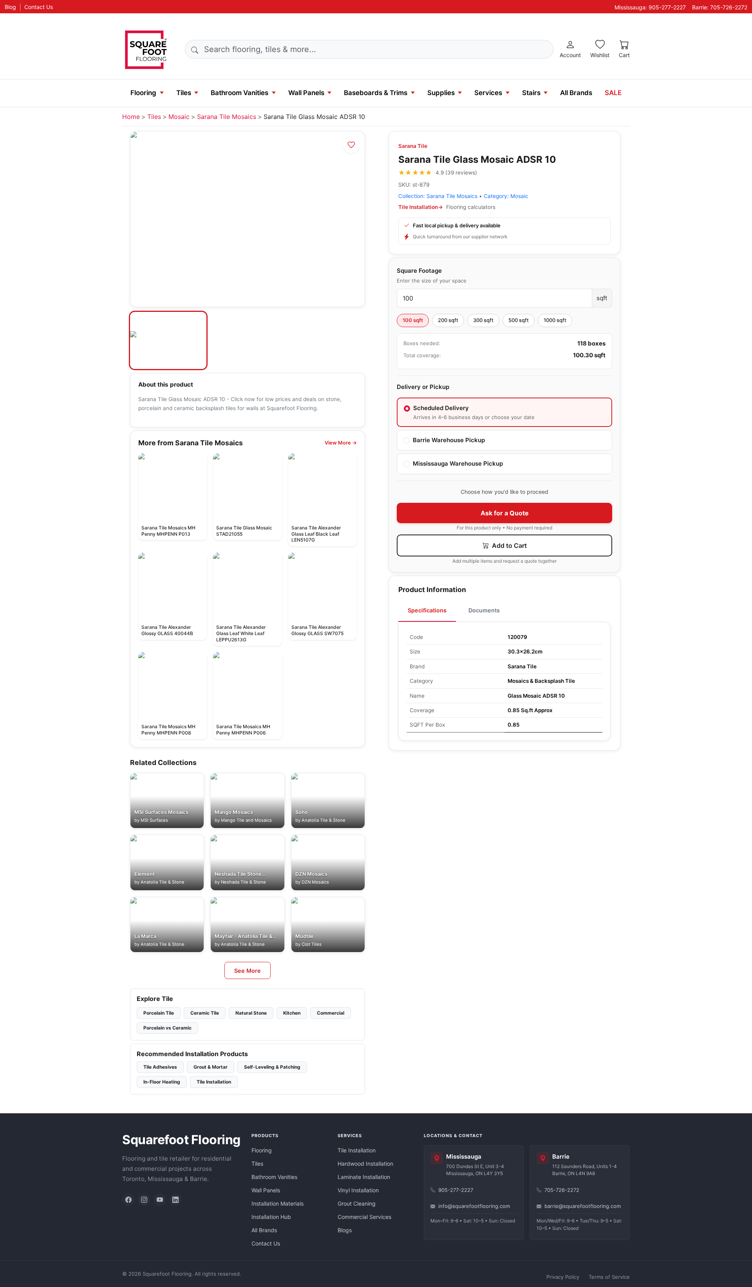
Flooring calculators (470, 207)
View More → (341, 443)
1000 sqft (555, 320)
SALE (613, 93)
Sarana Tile (412, 146)
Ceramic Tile (204, 1013)
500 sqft (518, 320)
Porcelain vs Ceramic (167, 1028)
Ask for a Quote (505, 513)
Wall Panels (306, 93)
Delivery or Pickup (423, 387)
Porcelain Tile (158, 1013)
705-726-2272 (561, 1190)
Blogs (345, 1230)
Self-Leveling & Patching (272, 1067)
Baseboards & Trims (375, 93)
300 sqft (483, 320)
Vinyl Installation (358, 1190)
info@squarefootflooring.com (474, 1206)
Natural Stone (251, 1013)
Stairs (531, 93)
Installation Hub (271, 1216)
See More (247, 970)
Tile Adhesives (160, 1067)
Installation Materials (277, 1203)
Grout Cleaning (357, 1203)
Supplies (441, 93)
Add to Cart (508, 545)
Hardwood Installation (365, 1163)
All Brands (576, 93)
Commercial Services (364, 1216)
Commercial (330, 1013)
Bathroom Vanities (239, 93)
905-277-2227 (455, 1190)
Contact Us (38, 7)
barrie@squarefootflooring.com (582, 1206)
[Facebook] (128, 1199)
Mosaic (179, 117)
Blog (10, 7)
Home (131, 117)
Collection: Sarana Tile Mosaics (437, 196)
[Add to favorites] (351, 144)
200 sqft (448, 320)
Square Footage (419, 270)
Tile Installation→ (420, 207)
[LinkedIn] (175, 1199)
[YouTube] (160, 1199)
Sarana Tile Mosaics (226, 117)
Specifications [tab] (427, 610)
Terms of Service (609, 1277)
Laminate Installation (364, 1177)
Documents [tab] (484, 610)
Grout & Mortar (210, 1067)
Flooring (143, 93)
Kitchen (291, 1013)
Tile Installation (214, 1082)
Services (488, 93)
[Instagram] (144, 1199)
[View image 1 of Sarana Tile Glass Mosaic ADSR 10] (168, 340)
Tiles (183, 93)
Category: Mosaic (506, 196)
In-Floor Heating (161, 1082)
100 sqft (413, 320)
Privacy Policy (562, 1277)
